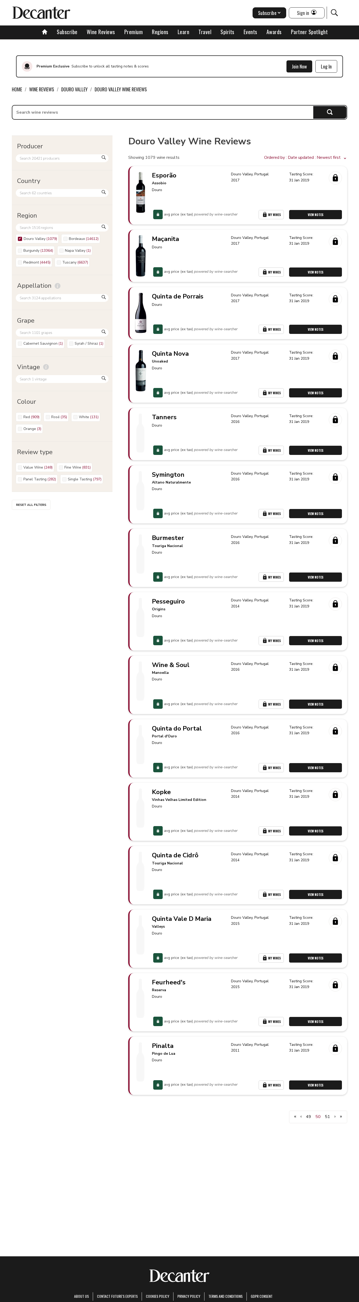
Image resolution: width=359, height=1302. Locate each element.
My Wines (274, 214)
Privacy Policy (188, 1296)
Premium (133, 32)
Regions (160, 32)
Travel (204, 32)
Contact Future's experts (117, 1296)
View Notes (316, 214)
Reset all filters (31, 505)
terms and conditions (225, 1296)
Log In (326, 66)
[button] (305, 157)
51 (327, 1117)
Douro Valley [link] (74, 89)
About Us (81, 1296)
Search (330, 112)
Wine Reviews (101, 32)
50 (318, 1117)
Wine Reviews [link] (41, 89)
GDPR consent (262, 1296)
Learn (183, 32)
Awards (274, 32)
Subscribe (67, 32)
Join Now (299, 66)
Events (250, 32)
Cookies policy (157, 1296)
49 (308, 1117)
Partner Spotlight (309, 32)
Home (17, 89)
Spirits (227, 32)
